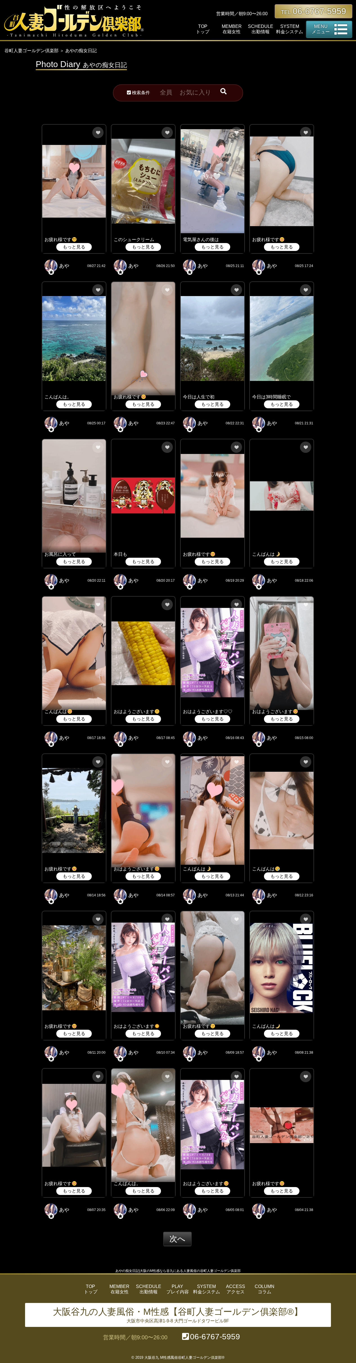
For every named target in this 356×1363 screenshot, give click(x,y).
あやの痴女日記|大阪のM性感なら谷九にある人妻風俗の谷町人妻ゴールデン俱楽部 (178, 1271)
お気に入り (195, 92)
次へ (177, 1238)
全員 (166, 92)
